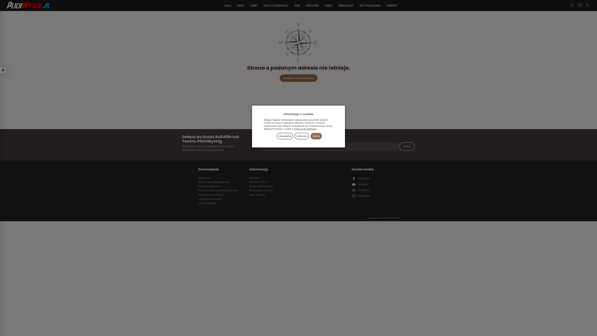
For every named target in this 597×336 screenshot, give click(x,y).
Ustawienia (285, 136)
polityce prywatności (305, 129)
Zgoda (316, 136)
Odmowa (301, 136)
